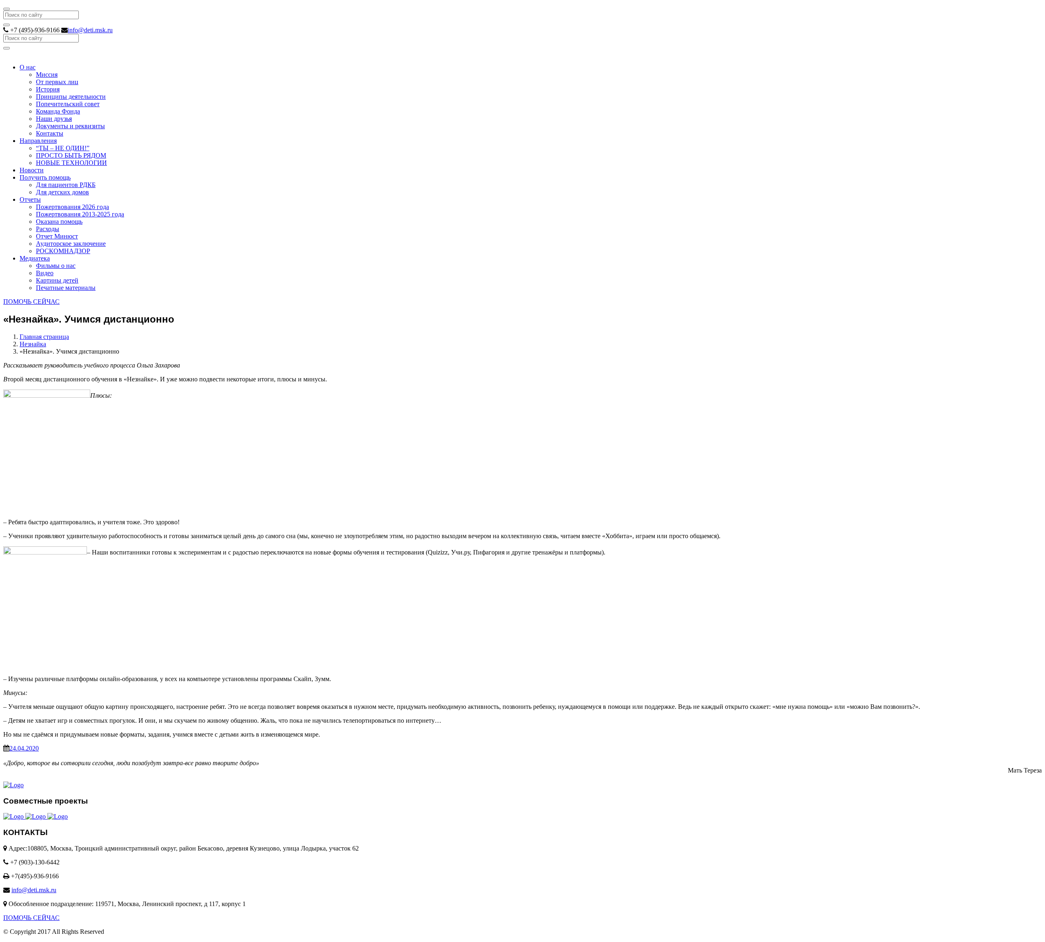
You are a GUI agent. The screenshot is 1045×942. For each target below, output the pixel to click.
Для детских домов (62, 192)
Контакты (49, 133)
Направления (38, 140)
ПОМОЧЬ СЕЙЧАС (31, 301)
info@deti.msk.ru (90, 30)
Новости (32, 170)
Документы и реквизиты (70, 125)
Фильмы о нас (56, 265)
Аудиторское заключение (71, 243)
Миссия (47, 74)
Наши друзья (54, 118)
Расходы (47, 228)
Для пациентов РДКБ (66, 184)
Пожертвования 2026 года (72, 206)
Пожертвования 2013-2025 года (80, 214)
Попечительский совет (68, 103)
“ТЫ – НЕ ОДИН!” (62, 148)
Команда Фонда (58, 111)
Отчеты (30, 199)
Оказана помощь (59, 221)
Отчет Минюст (57, 236)
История (48, 89)
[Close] (6, 9)
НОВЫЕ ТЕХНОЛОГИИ (71, 162)
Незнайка (33, 344)
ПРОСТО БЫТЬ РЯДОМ (71, 155)
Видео (44, 272)
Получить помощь (45, 177)
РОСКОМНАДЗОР (63, 250)
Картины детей (57, 280)
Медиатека (35, 258)
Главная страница (44, 336)
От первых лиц (57, 81)
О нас (28, 67)
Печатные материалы (66, 287)
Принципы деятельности (71, 96)
